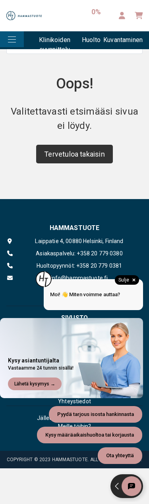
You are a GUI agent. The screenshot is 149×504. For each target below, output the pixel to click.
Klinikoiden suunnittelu (54, 42)
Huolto (91, 40)
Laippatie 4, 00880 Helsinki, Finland (79, 241)
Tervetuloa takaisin (74, 154)
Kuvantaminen (123, 40)
